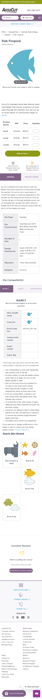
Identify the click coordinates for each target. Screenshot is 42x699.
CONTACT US (21, 609)
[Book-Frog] (11, 505)
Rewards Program (29, 661)
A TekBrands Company (31, 666)
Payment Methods (8, 666)
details (10, 177)
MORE (4, 116)
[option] (4, 32)
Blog (24, 644)
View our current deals (21, 24)
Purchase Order (28, 647)
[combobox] (11, 17)
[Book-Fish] (29, 477)
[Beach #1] (29, 449)
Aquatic (8, 35)
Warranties (5, 677)
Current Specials (29, 639)
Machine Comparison (30, 631)
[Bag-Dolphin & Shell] (11, 449)
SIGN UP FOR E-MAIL (21, 590)
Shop (4, 32)
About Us (26, 658)
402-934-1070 (7, 637)
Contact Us (6, 658)
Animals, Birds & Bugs (29, 32)
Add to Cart (22, 153)
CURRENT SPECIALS (21, 599)
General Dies (13, 32)
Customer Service (8, 631)
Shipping (5, 671)
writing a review (32, 170)
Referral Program (29, 663)
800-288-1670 (33, 10)
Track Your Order (8, 674)
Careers (26, 669)
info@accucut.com (8, 639)
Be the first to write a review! (21, 571)
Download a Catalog (30, 650)
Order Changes (7, 663)
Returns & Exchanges (9, 669)
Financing (5, 661)
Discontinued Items (29, 653)
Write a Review (7, 44)
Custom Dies (27, 642)
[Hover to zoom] (21, 65)
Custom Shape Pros (21, 430)
